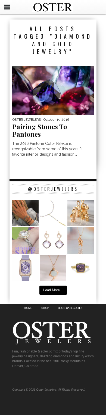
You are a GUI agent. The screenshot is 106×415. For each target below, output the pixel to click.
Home (28, 308)
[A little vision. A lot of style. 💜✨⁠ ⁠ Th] (53, 213)
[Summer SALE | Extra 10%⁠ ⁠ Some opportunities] (25, 240)
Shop (45, 308)
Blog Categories (70, 308)
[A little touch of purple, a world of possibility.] (80, 268)
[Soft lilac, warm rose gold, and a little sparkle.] (53, 240)
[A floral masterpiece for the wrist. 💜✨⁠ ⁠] (25, 268)
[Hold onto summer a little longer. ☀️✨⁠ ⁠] (25, 213)
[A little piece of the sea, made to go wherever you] (53, 268)
